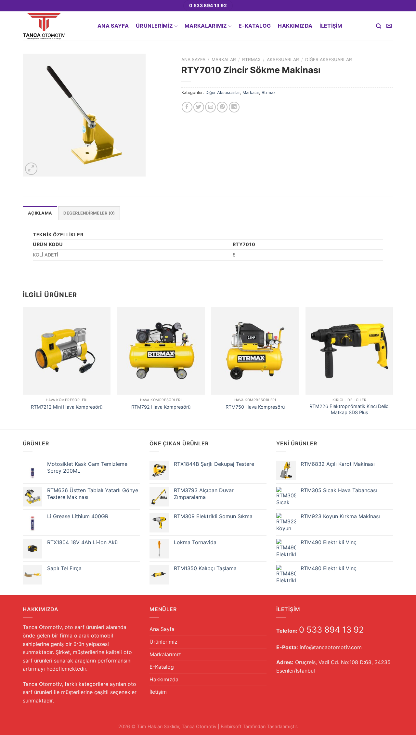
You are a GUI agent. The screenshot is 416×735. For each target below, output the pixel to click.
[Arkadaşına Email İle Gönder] (210, 107)
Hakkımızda (295, 25)
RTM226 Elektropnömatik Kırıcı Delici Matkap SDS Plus (349, 409)
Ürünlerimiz (154, 25)
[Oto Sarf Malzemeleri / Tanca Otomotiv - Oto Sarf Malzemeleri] (55, 26)
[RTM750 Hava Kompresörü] (255, 351)
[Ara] (378, 26)
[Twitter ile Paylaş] (198, 107)
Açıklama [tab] (40, 213)
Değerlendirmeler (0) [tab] (89, 213)
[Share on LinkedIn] (234, 107)
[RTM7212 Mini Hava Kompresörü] (66, 351)
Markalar (224, 59)
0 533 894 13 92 (331, 629)
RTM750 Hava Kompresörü (255, 407)
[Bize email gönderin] (389, 26)
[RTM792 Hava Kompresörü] (161, 351)
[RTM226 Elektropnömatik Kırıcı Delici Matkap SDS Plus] (349, 351)
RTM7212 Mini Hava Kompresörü (66, 407)
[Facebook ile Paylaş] (187, 107)
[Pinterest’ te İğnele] (222, 107)
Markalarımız (206, 25)
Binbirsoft (231, 726)
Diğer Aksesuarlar (328, 59)
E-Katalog (255, 25)
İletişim (330, 25)
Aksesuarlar (283, 59)
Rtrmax (251, 59)
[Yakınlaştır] (31, 169)
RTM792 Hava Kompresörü (160, 407)
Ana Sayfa (113, 25)
